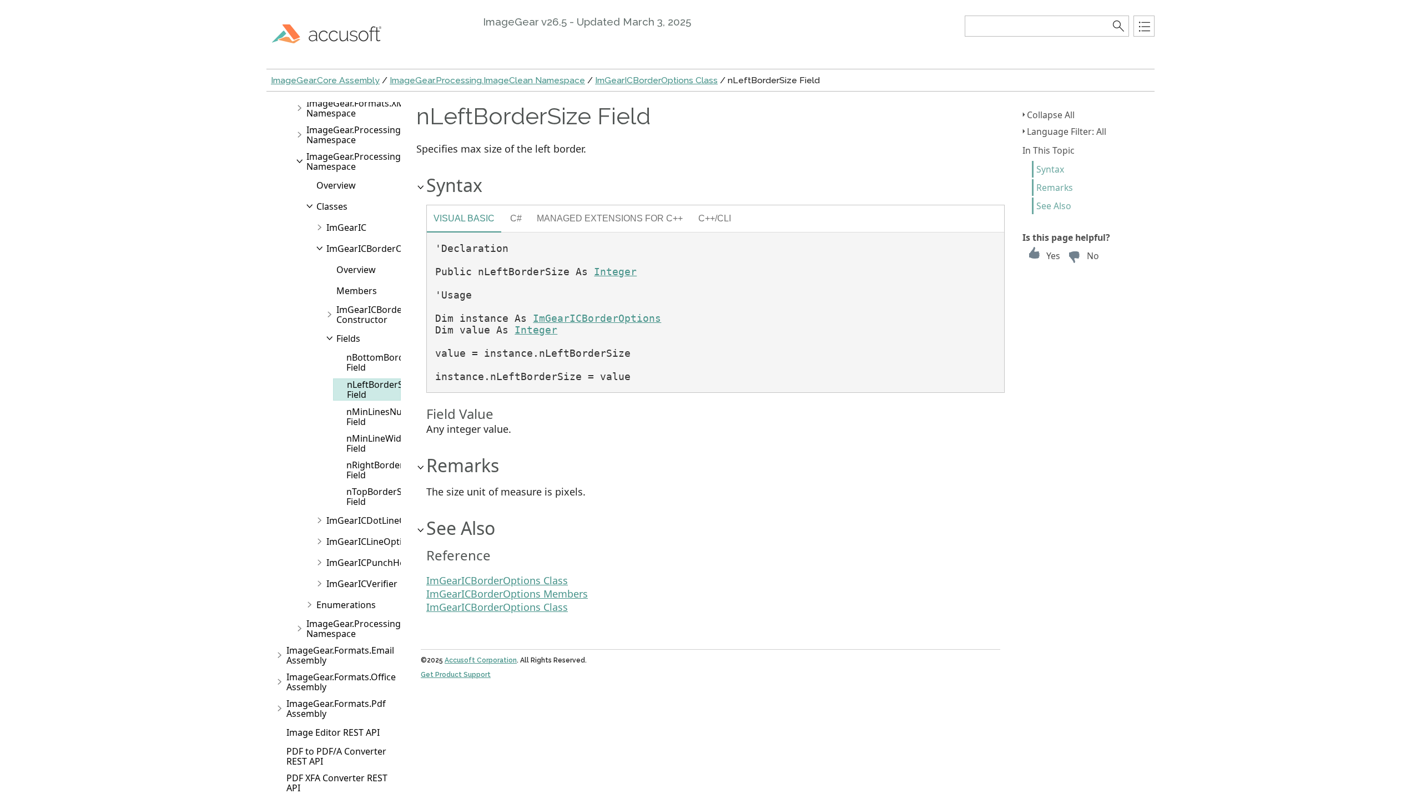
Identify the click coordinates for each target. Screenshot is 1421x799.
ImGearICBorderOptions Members (507, 593)
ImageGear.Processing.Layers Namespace (368, 628)
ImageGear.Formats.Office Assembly (341, 681)
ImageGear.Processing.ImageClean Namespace (487, 80)
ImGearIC (346, 227)
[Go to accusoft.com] (333, 33)
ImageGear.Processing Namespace (353, 134)
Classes (331, 206)
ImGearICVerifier (361, 583)
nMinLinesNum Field (378, 416)
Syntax (1050, 169)
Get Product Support (456, 675)
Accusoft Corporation (481, 660)
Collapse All (1051, 115)
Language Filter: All (1066, 131)
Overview (336, 185)
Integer (615, 271)
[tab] (464, 219)
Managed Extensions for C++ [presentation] (610, 218)
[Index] (1144, 26)
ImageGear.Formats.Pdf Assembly (336, 708)
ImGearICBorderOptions (378, 248)
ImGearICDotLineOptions (379, 520)
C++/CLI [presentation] (714, 218)
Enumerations (346, 604)
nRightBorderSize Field (383, 470)
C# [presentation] (516, 218)
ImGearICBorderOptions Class (656, 80)
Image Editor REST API (333, 732)
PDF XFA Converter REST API (336, 782)
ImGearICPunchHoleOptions (386, 562)
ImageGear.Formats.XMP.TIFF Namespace (366, 108)
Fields (348, 338)
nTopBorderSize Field (380, 496)
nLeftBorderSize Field (381, 389)
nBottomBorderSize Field (388, 362)
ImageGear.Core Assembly (325, 80)
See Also (1053, 206)
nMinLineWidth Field (378, 443)
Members (356, 290)
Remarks (1054, 187)
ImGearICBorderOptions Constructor (388, 314)
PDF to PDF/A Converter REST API (336, 756)
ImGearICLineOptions (371, 541)
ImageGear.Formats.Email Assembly (340, 655)
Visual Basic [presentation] (464, 218)
